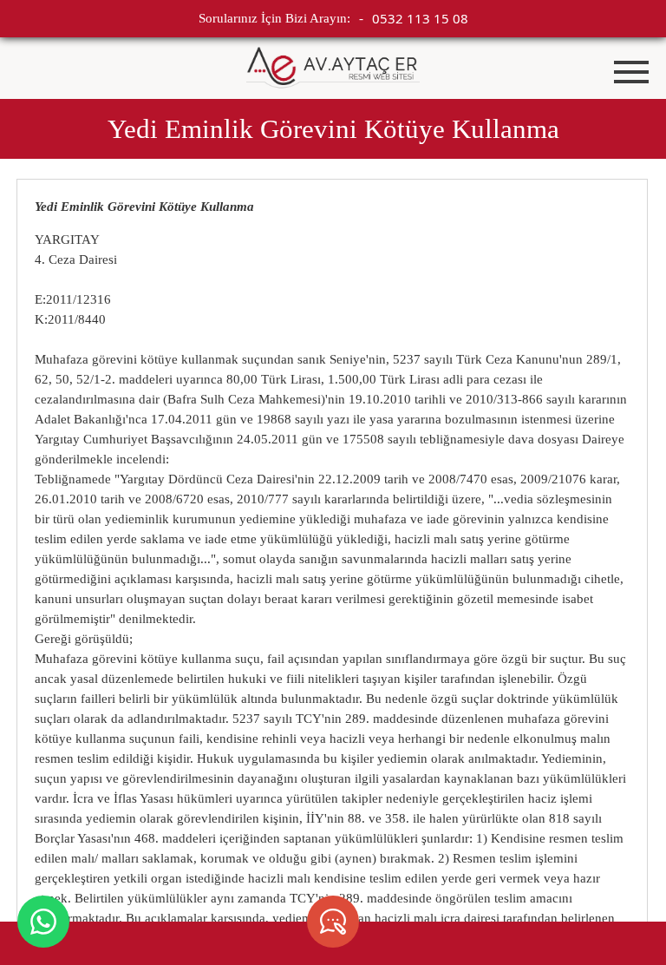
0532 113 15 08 (420, 18)
